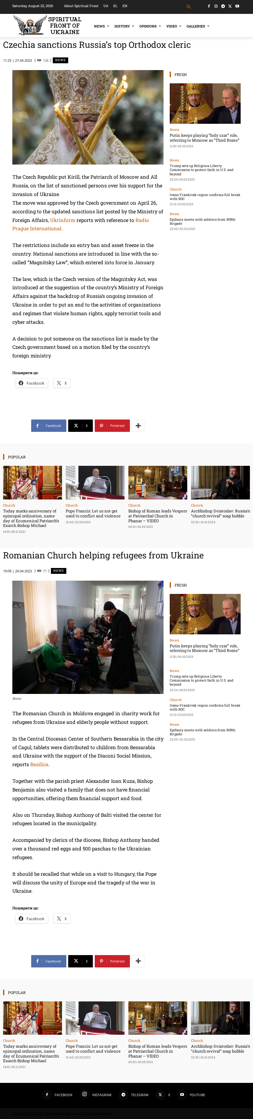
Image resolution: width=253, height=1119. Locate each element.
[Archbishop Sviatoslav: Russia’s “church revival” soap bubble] (220, 482)
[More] (138, 426)
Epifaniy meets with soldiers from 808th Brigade (202, 221)
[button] (189, 7)
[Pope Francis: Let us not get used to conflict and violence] (95, 482)
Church (176, 189)
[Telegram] (223, 6)
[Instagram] (216, 6)
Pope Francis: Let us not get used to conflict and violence (93, 513)
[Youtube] (237, 6)
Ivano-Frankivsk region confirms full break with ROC (205, 196)
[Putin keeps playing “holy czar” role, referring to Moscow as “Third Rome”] (205, 103)
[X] (230, 6)
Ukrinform (62, 220)
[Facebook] (209, 6)
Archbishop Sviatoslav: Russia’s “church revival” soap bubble (220, 513)
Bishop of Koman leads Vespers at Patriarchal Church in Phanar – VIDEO (157, 515)
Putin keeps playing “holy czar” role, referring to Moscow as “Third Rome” (204, 137)
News (60, 60)
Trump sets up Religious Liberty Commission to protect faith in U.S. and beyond (202, 169)
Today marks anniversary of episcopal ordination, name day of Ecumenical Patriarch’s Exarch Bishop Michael (31, 518)
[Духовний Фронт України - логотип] (47, 25)
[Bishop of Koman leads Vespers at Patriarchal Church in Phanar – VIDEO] (157, 482)
